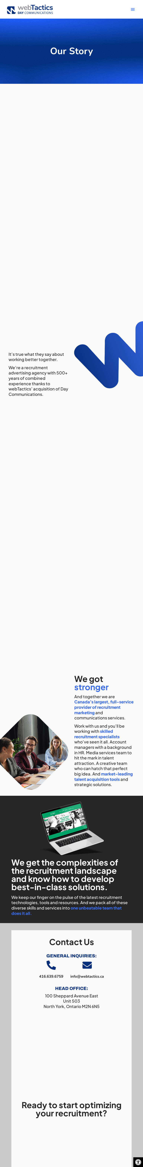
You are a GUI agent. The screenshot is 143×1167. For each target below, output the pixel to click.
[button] (138, 1162)
